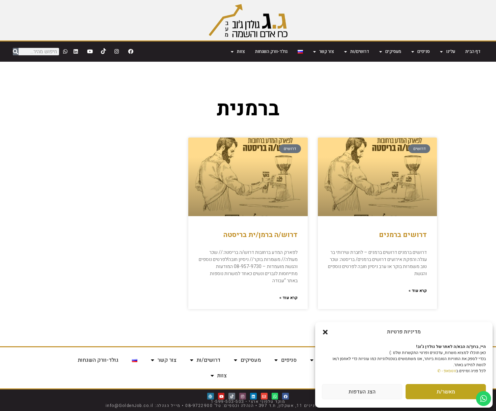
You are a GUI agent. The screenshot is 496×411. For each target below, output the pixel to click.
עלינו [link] (450, 51)
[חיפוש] (16, 51)
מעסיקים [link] (393, 51)
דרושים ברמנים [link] (403, 235)
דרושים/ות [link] (359, 51)
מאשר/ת (446, 391)
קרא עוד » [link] (418, 291)
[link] (248, 20)
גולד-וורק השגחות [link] (271, 51)
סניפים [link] (423, 51)
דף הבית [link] (472, 51)
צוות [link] (241, 51)
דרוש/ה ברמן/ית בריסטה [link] (260, 235)
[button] (325, 332)
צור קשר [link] (326, 51)
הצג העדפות (362, 391)
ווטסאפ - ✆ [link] (446, 371)
